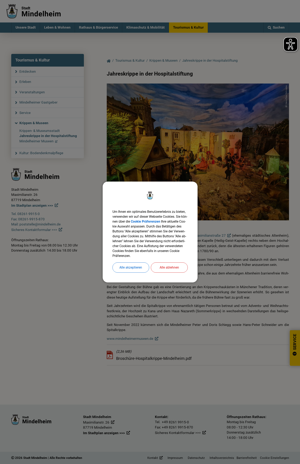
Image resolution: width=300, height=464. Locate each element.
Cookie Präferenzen (145, 221)
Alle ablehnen (169, 267)
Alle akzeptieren (130, 267)
